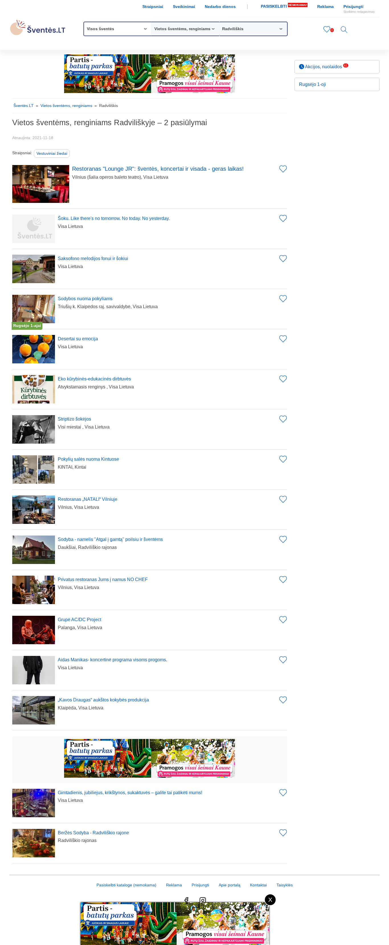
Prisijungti (359, 8)
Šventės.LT (23, 105)
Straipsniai (152, 6)
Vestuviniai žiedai (51, 153)
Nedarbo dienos (220, 6)
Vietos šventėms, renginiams (66, 105)
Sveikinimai (184, 6)
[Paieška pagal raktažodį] (344, 31)
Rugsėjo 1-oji (312, 84)
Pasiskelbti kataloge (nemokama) (126, 885)
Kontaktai (258, 885)
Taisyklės (285, 885)
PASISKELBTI (284, 6)
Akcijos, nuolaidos (325, 66)
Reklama (325, 6)
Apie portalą (229, 885)
